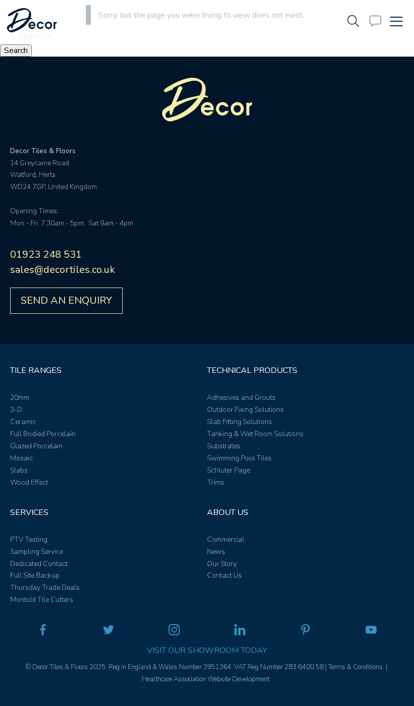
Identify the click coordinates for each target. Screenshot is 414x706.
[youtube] (371, 632)
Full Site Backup (35, 575)
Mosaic (21, 458)
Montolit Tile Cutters (41, 599)
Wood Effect (29, 482)
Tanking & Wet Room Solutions (255, 434)
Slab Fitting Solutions (239, 422)
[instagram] (174, 632)
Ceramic (23, 422)
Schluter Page (228, 470)
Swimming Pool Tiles (239, 458)
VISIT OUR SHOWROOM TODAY (207, 650)
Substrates (223, 446)
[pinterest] (305, 632)
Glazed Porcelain (36, 446)
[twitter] (108, 632)
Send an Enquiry (66, 300)
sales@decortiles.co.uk (62, 269)
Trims (215, 482)
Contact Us (224, 575)
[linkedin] (240, 632)
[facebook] (43, 632)
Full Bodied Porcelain (43, 434)
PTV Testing (28, 539)
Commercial (225, 539)
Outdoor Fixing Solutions (245, 409)
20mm (19, 397)
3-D (16, 409)
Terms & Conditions (355, 667)
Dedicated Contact (39, 564)
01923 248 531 (46, 254)
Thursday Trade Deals (45, 587)
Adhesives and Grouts (241, 397)
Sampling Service (36, 551)
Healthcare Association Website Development (206, 679)
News (216, 551)
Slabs (19, 470)
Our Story (222, 564)
